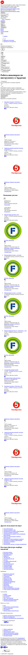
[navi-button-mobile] (2, 33)
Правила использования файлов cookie (10, 11)
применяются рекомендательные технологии (13, 638)
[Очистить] (3, 49)
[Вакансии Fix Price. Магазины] (15, 231)
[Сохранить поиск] (2, 53)
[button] (2, 28)
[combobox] (7, 46)
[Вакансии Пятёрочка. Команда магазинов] (15, 121)
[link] (3, 25)
